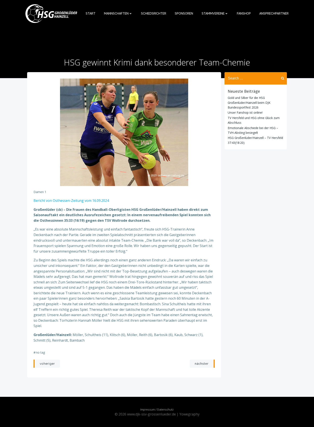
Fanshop (244, 13)
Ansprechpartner (274, 13)
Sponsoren (184, 13)
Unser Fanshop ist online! (245, 112)
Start (90, 13)
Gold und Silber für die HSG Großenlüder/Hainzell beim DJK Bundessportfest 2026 (249, 102)
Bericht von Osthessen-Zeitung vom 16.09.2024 (71, 200)
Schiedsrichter (153, 13)
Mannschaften (116, 13)
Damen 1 (40, 192)
